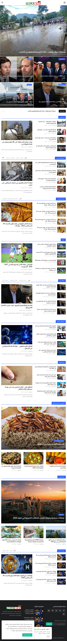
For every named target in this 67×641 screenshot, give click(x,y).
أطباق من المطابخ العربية (59, 403)
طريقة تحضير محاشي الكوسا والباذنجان (58, 467)
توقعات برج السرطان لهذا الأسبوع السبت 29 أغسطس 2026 (29, 619)
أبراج (11, 550)
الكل (26, 158)
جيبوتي (7, 158)
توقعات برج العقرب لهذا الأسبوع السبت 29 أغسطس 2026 (46, 580)
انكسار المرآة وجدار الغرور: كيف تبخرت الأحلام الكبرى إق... (16, 306)
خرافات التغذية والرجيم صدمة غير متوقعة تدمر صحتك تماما (45, 383)
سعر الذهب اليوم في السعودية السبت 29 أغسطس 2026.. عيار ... (45, 220)
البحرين (17, 158)
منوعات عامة (61, 551)
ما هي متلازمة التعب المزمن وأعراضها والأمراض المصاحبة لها (46, 391)
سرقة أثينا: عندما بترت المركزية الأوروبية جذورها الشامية (46, 293)
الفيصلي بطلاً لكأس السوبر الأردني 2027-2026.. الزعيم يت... (18, 265)
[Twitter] (60, 610)
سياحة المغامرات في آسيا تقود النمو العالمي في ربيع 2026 (57, 540)
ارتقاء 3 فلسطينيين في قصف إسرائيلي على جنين (17, 184)
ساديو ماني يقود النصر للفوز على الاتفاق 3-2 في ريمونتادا (45, 269)
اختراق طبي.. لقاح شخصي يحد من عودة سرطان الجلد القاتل (18, 388)
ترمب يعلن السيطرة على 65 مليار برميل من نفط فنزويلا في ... (17, 143)
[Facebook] (63, 610)
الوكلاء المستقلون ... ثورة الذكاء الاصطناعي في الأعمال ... (17, 347)
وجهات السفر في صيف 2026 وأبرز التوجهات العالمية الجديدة (11, 540)
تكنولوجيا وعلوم (61, 321)
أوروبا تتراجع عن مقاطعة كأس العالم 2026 (45, 260)
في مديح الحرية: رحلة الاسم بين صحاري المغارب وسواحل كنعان (46, 310)
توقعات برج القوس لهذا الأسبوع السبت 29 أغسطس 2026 (46, 572)
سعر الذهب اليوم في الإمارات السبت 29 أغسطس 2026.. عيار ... (46, 212)
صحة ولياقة (62, 362)
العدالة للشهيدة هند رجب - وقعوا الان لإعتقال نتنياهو (41, 111)
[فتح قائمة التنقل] (65, 3)
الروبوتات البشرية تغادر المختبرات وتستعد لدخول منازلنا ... (45, 326)
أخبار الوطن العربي (60, 158)
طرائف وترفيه (5, 550)
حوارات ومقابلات (13, 280)
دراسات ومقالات (23, 280)
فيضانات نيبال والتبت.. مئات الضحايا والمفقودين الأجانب (47, 122)
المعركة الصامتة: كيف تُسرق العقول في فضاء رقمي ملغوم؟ (46, 301)
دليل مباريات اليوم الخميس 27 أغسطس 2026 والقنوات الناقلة (46, 253)
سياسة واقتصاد (61, 199)
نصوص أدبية (5, 280)
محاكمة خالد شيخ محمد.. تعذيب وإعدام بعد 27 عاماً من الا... (45, 138)
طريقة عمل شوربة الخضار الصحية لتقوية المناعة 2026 (33, 467)
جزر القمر (13, 158)
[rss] (63, 614)
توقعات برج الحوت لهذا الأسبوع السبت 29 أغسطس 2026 (17, 577)
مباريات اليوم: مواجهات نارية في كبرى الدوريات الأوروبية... (46, 245)
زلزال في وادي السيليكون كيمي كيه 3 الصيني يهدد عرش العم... (47, 342)
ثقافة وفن (62, 281)
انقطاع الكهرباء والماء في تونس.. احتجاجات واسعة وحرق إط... (47, 187)
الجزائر (22, 158)
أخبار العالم (62, 117)
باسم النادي (63, 80)
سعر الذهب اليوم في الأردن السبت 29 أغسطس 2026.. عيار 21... (46, 228)
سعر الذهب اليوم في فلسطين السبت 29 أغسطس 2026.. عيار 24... (17, 225)
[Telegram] (52, 610)
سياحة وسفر (62, 477)
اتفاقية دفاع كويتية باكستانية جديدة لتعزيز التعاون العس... (45, 171)
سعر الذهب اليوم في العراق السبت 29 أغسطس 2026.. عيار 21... (46, 204)
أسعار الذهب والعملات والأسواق (10, 199)
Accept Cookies (27, 635)
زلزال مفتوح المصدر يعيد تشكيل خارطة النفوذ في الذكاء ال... (46, 334)
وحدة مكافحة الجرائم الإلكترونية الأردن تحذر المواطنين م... (45, 163)
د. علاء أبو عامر (62, 105)
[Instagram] (56, 610)
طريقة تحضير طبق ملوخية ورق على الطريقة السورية (11, 467)
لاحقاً (48, 636)
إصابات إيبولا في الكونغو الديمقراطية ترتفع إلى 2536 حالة (45, 367)
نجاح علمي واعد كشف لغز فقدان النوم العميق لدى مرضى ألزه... (46, 375)
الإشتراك (49, 624)
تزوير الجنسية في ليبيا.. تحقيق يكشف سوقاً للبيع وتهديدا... (47, 179)
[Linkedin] (48, 610)
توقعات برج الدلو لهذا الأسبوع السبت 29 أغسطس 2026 (46, 555)
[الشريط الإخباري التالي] (5, 111)
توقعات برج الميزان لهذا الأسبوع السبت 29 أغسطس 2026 (29, 611)
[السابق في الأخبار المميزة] (3, 31)
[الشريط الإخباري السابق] (2, 111)
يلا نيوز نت (63, 54)
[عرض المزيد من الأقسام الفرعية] (3, 157)
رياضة (63, 240)
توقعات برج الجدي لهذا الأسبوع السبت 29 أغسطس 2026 (45, 564)
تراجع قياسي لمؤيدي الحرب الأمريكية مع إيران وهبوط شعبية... (46, 146)
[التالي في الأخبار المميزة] (64, 31)
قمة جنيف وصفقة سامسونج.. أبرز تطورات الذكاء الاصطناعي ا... (47, 350)
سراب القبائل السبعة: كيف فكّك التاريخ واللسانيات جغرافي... (46, 285)
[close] (33, 622)
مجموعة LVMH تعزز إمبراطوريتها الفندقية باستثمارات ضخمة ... (34, 540)
